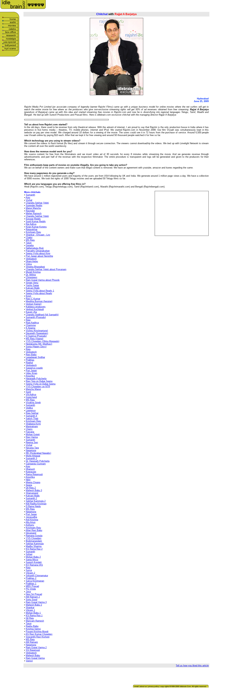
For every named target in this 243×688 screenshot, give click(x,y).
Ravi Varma (32, 437)
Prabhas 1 (31, 583)
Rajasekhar (31, 229)
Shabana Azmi (33, 423)
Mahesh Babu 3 (34, 490)
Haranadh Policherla (36, 378)
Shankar (30, 607)
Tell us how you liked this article (192, 665)
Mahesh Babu (33, 655)
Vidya (29, 264)
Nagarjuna (31, 450)
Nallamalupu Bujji (35, 248)
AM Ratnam (32, 642)
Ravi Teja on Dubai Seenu (39, 381)
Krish (28, 296)
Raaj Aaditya (32, 322)
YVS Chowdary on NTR (38, 386)
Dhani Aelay (32, 261)
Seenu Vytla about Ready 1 (40, 290)
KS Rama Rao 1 (34, 615)
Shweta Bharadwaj (35, 266)
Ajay (28, 197)
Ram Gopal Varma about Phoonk (43, 280)
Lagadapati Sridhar (35, 357)
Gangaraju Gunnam (36, 463)
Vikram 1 (30, 610)
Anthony (30, 525)
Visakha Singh (33, 402)
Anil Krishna (32, 519)
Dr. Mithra (31, 274)
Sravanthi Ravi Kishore (37, 636)
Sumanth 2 (31, 498)
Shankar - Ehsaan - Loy (38, 234)
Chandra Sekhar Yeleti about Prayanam (46, 269)
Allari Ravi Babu (34, 530)
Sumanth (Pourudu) (36, 317)
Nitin (28, 479)
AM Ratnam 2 (33, 597)
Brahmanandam (34, 541)
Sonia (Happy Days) (36, 346)
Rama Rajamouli (34, 474)
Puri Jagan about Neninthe (39, 256)
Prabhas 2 (31, 578)
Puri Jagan (31, 370)
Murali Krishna (33, 272)
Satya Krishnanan (35, 581)
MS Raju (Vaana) (34, 338)
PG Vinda (31, 589)
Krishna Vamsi (33, 628)
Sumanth (30, 194)
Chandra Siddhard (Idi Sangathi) (42, 314)
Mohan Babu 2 (33, 557)
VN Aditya (31, 394)
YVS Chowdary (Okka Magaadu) (42, 341)
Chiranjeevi (31, 277)
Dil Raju (30, 618)
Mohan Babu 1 (33, 612)
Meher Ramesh (33, 213)
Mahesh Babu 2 (34, 605)
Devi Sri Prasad (34, 594)
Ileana (29, 485)
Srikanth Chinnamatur (37, 575)
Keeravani (31, 471)
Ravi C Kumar (33, 298)
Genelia (30, 245)
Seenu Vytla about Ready (39, 293)
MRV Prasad (32, 586)
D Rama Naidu (33, 506)
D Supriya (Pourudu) (36, 336)
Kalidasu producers (36, 306)
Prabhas (30, 360)
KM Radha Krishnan (36, 503)
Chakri (29, 237)
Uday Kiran (31, 373)
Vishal (29, 200)
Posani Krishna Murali (37, 631)
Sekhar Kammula (35, 543)
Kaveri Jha (31, 312)
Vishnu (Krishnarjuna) (37, 330)
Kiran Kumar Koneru (36, 226)
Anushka (30, 376)
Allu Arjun (30, 522)
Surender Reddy (34, 205)
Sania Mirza (32, 559)
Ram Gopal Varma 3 (36, 602)
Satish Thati (32, 418)
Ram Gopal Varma (35, 658)
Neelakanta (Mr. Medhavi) (39, 344)
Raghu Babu (32, 626)
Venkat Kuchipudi (35, 309)
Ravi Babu (31, 354)
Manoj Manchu (33, 208)
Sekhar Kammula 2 (36, 501)
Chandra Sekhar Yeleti (37, 202)
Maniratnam (32, 426)
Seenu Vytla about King (38, 253)
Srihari (29, 554)
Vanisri (29, 660)
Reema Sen (32, 442)
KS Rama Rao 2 (34, 549)
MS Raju (30, 240)
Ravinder (30, 210)
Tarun (28, 242)
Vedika (29, 407)
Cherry (29, 429)
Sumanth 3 (31, 458)
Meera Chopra (33, 482)
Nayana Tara (32, 447)
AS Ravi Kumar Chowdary (39, 634)
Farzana (30, 431)
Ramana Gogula (34, 535)
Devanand (31, 533)
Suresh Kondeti (34, 562)
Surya (29, 570)
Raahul (29, 362)
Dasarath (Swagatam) (37, 333)
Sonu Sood (31, 599)
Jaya (28, 591)
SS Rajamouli (33, 650)
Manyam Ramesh (35, 620)
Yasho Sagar (32, 285)
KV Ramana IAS (34, 565)
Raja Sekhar (32, 413)
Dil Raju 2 (31, 487)
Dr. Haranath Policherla (37, 461)
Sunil (28, 392)
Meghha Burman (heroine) (39, 301)
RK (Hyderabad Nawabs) (38, 453)
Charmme (31, 325)
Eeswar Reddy (33, 218)
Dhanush (30, 469)
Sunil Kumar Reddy (36, 221)
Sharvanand (32, 493)
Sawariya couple (34, 368)
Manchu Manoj (33, 389)
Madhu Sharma (33, 546)
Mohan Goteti (33, 434)
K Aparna (30, 328)
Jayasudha (31, 517)
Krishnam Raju (33, 232)
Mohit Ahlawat (33, 455)
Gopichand (31, 397)
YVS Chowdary (33, 538)
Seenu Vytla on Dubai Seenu (41, 384)
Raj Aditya (31, 224)
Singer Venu (32, 282)
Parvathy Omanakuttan (38, 250)
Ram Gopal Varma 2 (36, 647)
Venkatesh (31, 258)
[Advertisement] (191, 5)
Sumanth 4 (31, 415)
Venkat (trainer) (33, 304)
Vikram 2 (30, 573)
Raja (28, 320)
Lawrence (31, 410)
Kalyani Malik (33, 288)
